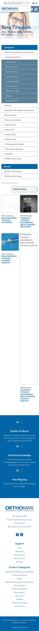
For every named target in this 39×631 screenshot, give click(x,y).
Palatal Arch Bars (12, 91)
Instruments (11, 134)
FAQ (19, 548)
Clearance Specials (13, 120)
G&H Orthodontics (14, 171)
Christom (24, 627)
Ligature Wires (11, 76)
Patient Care (11, 139)
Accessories (10, 62)
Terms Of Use (19, 558)
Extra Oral (10, 129)
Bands (8, 105)
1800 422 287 (21, 516)
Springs (9, 96)
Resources (19, 551)
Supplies (9, 154)
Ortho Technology (14, 176)
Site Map (19, 562)
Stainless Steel (11, 100)
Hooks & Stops (12, 71)
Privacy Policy (19, 555)
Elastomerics (11, 125)
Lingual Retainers (13, 81)
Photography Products (15, 144)
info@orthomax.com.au (22, 520)
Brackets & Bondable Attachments (20, 110)
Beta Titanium (11, 67)
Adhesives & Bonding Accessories (20, 52)
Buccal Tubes (11, 115)
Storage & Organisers (14, 149)
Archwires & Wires (13, 57)
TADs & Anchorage (13, 158)
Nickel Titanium (12, 86)
